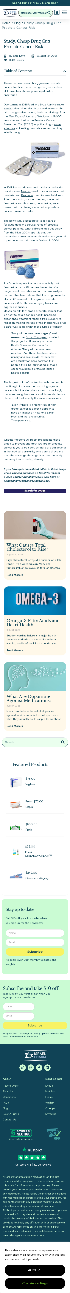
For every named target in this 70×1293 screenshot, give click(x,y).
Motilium (50, 1091)
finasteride (10, 95)
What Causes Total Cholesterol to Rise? (27, 547)
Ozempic (50, 1108)
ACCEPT (35, 1270)
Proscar (25, 191)
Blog (17, 23)
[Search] (63, 742)
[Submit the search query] (49, 13)
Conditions (9, 1097)
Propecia (27, 195)
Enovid (49, 1086)
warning (8, 108)
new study (15, 221)
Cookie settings (35, 1283)
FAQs (6, 1103)
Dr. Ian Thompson (36, 337)
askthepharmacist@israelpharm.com (26, 481)
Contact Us (9, 1120)
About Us (8, 1091)
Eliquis (48, 1097)
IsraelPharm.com (49, 473)
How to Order (10, 1086)
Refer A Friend (11, 1114)
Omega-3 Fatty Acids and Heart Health (33, 622)
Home (6, 23)
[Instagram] (31, 1067)
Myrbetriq (50, 1114)
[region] (35, 1267)
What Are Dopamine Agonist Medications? (29, 698)
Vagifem (49, 1103)
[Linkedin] (47, 1067)
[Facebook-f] (39, 1067)
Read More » (15, 575)
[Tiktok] (22, 1067)
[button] (64, 12)
